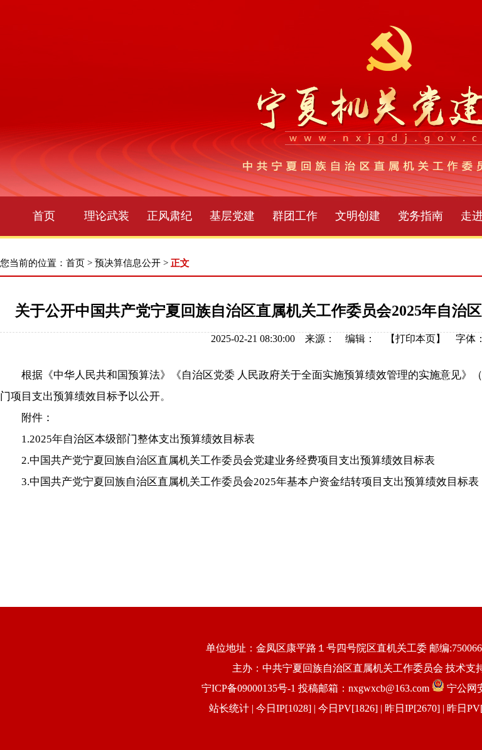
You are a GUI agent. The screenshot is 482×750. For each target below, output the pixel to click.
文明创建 (357, 216)
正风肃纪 (169, 216)
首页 (44, 216)
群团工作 (295, 216)
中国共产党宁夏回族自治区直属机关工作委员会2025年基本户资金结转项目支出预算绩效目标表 (254, 482)
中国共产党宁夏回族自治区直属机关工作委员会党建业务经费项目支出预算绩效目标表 (232, 460)
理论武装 (106, 216)
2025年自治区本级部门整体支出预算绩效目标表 (142, 439)
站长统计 (229, 708)
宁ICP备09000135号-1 (248, 688)
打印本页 (415, 338)
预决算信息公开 (128, 263)
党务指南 (420, 216)
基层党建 (232, 216)
